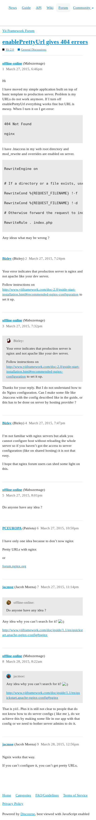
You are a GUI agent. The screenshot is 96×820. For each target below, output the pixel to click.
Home (6, 795)
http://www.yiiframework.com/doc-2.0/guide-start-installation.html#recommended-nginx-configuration (42, 371)
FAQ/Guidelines (47, 795)
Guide (26, 8)
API (38, 8)
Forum (63, 8)
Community (82, 8)
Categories (23, 795)
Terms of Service (75, 795)
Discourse (28, 814)
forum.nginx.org (14, 566)
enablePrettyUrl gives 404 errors (45, 41)
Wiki (50, 8)
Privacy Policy (12, 804)
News (13, 8)
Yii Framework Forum (18, 31)
